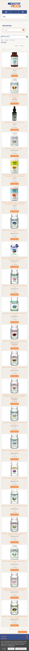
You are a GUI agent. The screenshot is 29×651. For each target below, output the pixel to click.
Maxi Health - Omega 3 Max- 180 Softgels (14, 68)
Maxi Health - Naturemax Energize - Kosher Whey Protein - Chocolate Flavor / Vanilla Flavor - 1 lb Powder (14, 203)
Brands (6, 40)
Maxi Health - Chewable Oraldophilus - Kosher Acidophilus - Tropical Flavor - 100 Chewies (14, 534)
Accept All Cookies (20, 648)
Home (2, 40)
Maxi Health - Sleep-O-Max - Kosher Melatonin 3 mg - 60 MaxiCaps (14, 231)
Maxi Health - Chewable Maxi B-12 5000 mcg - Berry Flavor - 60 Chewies (14, 478)
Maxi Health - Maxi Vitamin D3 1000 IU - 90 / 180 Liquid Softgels (14, 314)
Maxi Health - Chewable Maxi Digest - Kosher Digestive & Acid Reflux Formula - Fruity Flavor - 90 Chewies (14, 589)
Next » (20, 49)
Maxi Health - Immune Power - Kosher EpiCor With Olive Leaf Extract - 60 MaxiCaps (14, 617)
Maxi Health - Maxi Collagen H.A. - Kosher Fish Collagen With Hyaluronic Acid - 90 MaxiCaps (14, 258)
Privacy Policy (12, 645)
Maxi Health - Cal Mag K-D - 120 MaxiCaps (14, 148)
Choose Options (14, 103)
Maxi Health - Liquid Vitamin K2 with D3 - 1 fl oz (14, 122)
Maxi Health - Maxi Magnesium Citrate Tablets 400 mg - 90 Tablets (14, 561)
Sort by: (16, 45)
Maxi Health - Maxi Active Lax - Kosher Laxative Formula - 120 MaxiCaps (14, 368)
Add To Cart (14, 75)
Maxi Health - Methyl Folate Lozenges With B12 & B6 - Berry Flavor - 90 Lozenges (14, 451)
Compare (15, 73)
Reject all (11, 648)
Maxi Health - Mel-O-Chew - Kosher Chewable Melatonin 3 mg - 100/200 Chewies (14, 95)
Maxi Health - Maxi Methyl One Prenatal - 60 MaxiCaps (14, 341)
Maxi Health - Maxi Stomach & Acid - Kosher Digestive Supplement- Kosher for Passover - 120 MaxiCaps (14, 395)
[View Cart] (23, 12)
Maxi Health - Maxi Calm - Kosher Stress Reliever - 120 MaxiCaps (14, 423)
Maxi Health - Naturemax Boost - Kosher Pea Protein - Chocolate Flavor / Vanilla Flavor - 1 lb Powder (14, 175)
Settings (4, 648)
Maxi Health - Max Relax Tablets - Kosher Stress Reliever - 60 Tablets (14, 506)
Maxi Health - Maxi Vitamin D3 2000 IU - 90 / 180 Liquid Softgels (14, 286)
